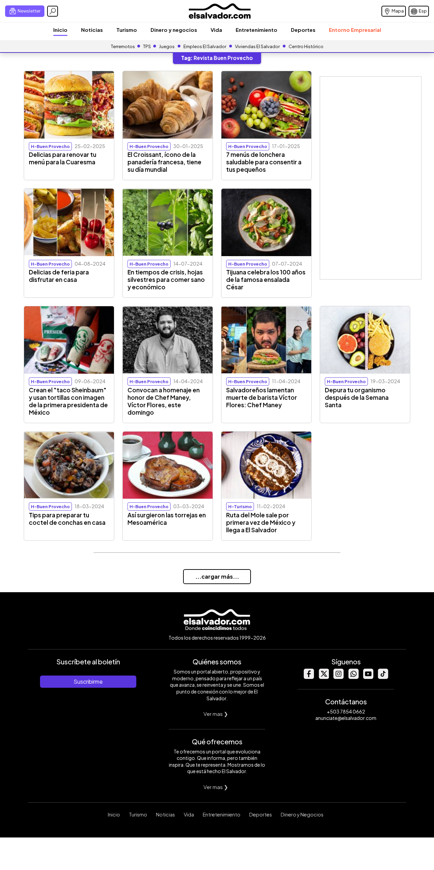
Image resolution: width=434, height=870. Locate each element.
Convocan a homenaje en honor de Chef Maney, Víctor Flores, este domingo (163, 401)
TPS (147, 46)
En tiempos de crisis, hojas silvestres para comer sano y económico (166, 279)
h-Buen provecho (50, 146)
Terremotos (123, 46)
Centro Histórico (306, 46)
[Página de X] (323, 677)
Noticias (92, 29)
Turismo (126, 29)
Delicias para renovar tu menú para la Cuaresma (62, 158)
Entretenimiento (256, 29)
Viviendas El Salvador (257, 46)
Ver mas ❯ (215, 713)
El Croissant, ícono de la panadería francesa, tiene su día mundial (164, 162)
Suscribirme (88, 681)
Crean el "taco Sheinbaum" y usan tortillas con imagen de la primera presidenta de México (68, 401)
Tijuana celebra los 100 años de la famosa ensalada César (265, 279)
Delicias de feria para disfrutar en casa (59, 275)
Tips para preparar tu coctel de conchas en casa (67, 518)
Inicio (60, 29)
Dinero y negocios (174, 29)
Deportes (303, 29)
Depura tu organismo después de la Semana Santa (357, 397)
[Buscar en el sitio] (52, 11)
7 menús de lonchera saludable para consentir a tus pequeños (263, 162)
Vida (216, 29)
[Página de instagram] (338, 677)
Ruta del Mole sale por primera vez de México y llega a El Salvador (260, 522)
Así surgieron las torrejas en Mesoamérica (166, 518)
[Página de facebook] (308, 677)
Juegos (167, 46)
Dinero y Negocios (302, 814)
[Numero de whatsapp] (353, 677)
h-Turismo (240, 506)
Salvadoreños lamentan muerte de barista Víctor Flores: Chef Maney (261, 397)
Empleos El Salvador (204, 46)
